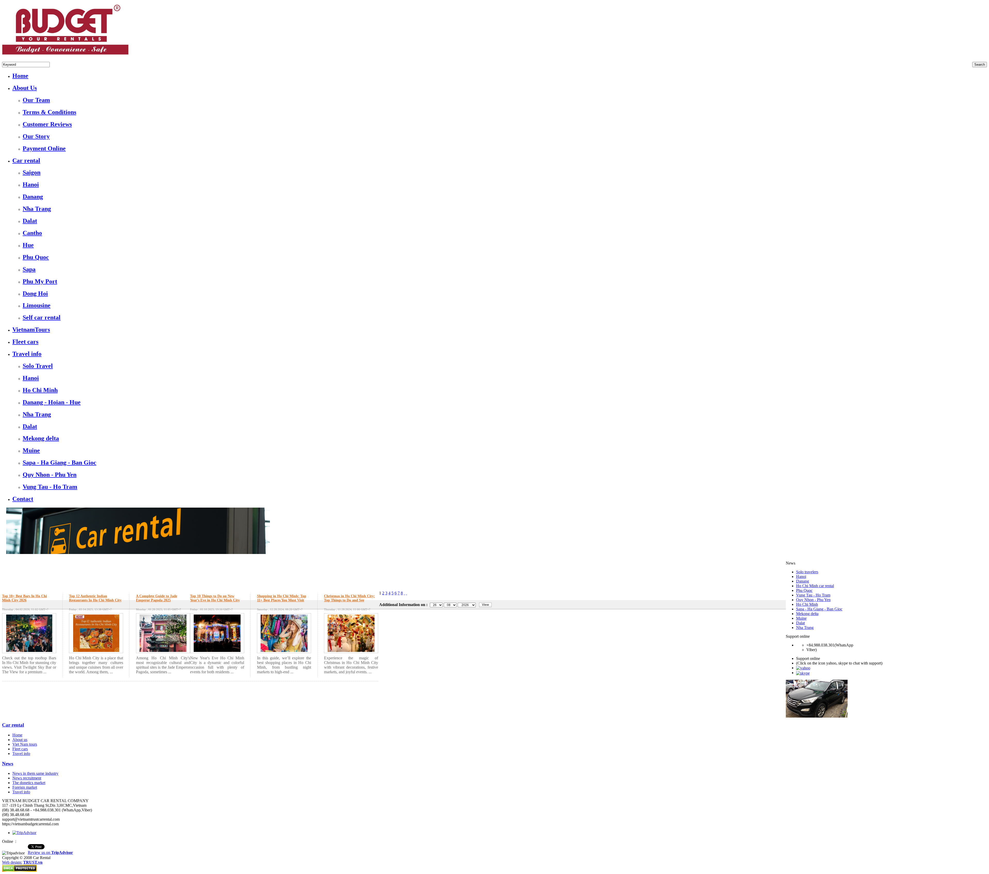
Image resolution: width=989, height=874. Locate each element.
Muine (801, 618)
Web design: (12, 862)
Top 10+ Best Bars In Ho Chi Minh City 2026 (24, 598)
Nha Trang (805, 627)
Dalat (800, 623)
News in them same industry (35, 773)
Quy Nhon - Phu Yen (813, 600)
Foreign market (24, 787)
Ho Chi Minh (807, 604)
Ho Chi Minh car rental (815, 586)
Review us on (50, 852)
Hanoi (801, 576)
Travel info (21, 753)
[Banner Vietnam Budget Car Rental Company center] (136, 552)
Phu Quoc (804, 590)
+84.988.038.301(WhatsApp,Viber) (31, 59)
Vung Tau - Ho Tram (813, 595)
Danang (802, 581)
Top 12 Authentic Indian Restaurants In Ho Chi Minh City (95, 598)
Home (17, 735)
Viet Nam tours (24, 744)
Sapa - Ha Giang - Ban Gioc (819, 609)
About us (19, 739)
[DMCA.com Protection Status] (19, 870)
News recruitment (26, 778)
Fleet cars (20, 749)
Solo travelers (807, 572)
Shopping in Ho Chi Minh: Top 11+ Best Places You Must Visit (281, 598)
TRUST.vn (32, 862)
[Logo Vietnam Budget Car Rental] (65, 56)
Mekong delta (807, 613)
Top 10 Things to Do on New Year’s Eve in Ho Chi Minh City (215, 598)
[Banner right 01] (817, 716)
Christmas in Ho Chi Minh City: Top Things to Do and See (349, 598)
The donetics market (28, 782)
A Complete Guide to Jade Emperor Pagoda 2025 (156, 598)
